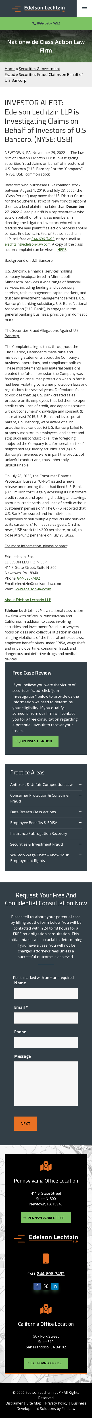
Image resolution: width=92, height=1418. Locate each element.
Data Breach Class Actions (33, 811)
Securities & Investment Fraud (36, 844)
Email (21, 1007)
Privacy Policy (56, 1403)
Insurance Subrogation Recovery (38, 833)
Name (20, 982)
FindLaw (68, 1408)
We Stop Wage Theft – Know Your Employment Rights (39, 857)
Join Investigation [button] (35, 741)
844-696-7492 (48, 23)
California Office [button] (46, 1363)
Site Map (34, 1403)
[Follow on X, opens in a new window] (46, 1286)
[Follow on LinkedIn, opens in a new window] (55, 1286)
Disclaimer (14, 1403)
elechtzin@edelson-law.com (27, 244)
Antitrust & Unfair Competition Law (41, 784)
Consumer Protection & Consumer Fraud (40, 798)
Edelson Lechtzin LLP (43, 1392)
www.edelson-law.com (33, 589)
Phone (20, 1031)
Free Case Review (32, 672)
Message (22, 1056)
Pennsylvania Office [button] (46, 1217)
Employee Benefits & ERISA (33, 822)
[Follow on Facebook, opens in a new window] (37, 1286)
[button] (84, 8)
